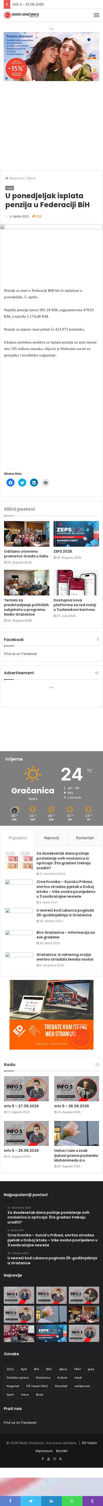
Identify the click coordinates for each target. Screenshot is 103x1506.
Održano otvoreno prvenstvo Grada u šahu (26, 554)
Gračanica (43, 1377)
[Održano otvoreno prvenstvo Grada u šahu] (27, 534)
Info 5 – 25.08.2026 (28, 4)
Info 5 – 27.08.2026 (21, 1106)
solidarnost (82, 1386)
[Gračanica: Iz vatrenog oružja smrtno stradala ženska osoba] (19, 961)
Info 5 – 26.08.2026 (71, 1106)
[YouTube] (49, 1459)
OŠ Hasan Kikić (37, 1386)
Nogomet (12, 1386)
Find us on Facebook (20, 654)
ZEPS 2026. (63, 551)
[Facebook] (43, 1459)
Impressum (44, 1451)
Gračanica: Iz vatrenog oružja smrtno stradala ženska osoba (64, 957)
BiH (36, 1369)
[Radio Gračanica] (21, 15)
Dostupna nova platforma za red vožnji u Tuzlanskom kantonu (75, 605)
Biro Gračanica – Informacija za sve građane (65, 935)
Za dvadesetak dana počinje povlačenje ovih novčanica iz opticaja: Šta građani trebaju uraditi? (63, 861)
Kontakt (62, 1451)
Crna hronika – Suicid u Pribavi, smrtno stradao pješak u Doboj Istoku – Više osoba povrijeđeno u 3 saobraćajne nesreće (66, 889)
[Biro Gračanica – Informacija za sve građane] (19, 939)
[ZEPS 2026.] (76, 534)
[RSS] (61, 1459)
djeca (63, 1369)
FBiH (77, 1369)
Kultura (62, 1377)
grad (91, 1369)
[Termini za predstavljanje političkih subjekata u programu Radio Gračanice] (27, 582)
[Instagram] (55, 1459)
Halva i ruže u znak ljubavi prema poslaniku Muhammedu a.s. (76, 1155)
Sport (10, 1394)
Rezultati (61, 1386)
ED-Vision (89, 1443)
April (24, 1369)
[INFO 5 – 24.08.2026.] (84, 1333)
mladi (78, 1377)
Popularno (18, 837)
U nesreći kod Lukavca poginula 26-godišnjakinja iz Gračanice (65, 913)
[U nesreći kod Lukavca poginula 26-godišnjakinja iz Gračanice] (19, 917)
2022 (10, 1369)
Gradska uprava (17, 1377)
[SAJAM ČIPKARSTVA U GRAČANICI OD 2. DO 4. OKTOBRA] (19, 1333)
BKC (49, 1369)
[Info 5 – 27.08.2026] (26, 1088)
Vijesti (31, 178)
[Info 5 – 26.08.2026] (76, 1088)
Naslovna (16, 178)
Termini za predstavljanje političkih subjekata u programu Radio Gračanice (26, 607)
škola (39, 1394)
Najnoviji (51, 837)
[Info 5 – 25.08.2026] (26, 1133)
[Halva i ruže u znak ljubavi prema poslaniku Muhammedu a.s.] (76, 1133)
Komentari (85, 837)
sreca (25, 1394)
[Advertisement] (51, 128)
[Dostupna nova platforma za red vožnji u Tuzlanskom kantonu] (76, 582)
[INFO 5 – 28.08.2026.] (19, 1295)
